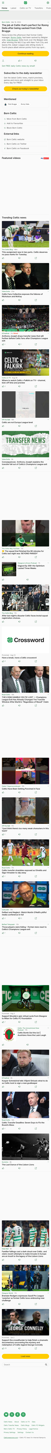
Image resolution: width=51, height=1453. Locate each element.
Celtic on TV (25, 8)
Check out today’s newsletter (25, 89)
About (16, 1422)
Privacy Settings (9, 1432)
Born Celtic (6, 22)
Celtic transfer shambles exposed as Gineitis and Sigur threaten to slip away (24, 871)
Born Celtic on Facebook (18, 148)
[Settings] (48, 3)
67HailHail (5, 333)
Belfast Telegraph (8, 924)
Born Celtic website (15, 139)
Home (4, 8)
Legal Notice (33, 1429)
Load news (25, 1356)
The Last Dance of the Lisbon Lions (18, 1164)
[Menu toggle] (3, 3)
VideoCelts (6, 291)
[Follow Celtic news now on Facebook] (18, 1414)
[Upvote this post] (19, 61)
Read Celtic (6, 695)
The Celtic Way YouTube (10, 548)
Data (33, 1422)
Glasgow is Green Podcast (27, 563)
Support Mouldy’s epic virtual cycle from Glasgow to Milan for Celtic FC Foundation (24, 1017)
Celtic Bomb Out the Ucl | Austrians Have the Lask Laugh (32, 1033)
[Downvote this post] (35, 61)
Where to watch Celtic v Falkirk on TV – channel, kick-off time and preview (24, 381)
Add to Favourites (15, 123)
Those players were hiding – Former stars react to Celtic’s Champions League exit (24, 928)
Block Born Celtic (14, 128)
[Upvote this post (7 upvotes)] (3, 1022)
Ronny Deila (16, 37)
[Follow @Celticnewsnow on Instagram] (23, 1414)
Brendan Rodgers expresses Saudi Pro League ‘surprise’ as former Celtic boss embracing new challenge (23, 1298)
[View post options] (48, 249)
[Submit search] (46, 1365)
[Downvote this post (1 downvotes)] (19, 344)
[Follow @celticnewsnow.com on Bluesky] (6, 1414)
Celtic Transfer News (11, 1425)
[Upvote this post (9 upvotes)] (3, 661)
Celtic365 (5, 910)
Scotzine (5, 1162)
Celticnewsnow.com (11, 1437)
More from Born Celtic (17, 119)
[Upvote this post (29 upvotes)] (3, 1348)
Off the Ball (6, 420)
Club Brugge (12, 40)
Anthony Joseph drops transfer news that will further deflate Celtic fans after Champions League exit (25, 338)
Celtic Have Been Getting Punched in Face (21, 789)
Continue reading (25, 53)
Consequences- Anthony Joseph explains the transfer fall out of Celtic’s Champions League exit (24, 463)
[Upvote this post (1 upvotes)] (3, 344)
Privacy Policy (22, 1429)
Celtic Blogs (25, 1425)
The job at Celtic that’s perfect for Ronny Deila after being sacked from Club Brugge (25, 28)
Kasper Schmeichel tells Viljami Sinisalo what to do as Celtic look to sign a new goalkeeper (25, 1082)
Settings (20, 1432)
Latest (13, 8)
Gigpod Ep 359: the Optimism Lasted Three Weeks (31, 567)
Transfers (39, 8)
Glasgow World (7, 1293)
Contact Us (30, 1432)
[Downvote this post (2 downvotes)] (19, 918)
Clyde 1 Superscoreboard (11, 786)
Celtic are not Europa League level (17, 422)
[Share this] (3, 61)
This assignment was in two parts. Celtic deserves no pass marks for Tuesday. (25, 253)
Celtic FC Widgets (38, 1425)
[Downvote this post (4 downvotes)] (19, 1348)
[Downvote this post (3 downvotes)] (19, 1022)
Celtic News (8, 1422)
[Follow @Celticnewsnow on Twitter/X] (12, 1414)
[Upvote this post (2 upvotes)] (3, 386)
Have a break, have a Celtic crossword (19, 657)
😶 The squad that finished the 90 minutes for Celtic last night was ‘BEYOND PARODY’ (23, 552)
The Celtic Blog (7, 249)
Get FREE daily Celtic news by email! (18, 66)
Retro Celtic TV (9, 1429)
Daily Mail (5, 1249)
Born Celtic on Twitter (16, 144)
